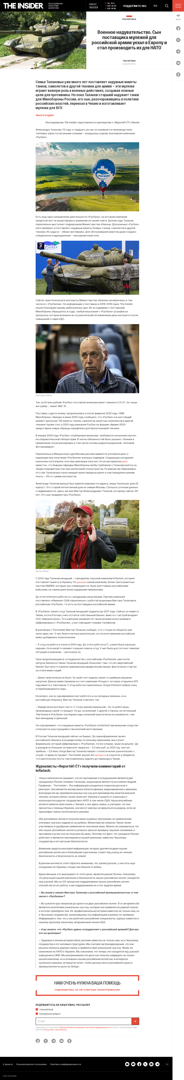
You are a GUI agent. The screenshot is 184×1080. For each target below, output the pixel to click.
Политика (129, 19)
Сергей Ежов (129, 60)
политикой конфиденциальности (97, 1027)
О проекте (8, 1064)
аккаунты (100, 754)
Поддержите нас (135, 5)
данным (81, 581)
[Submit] (135, 1021)
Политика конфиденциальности (65, 1064)
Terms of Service (60, 1030)
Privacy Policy (49, 1030)
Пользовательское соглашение (31, 1064)
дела (125, 461)
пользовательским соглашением (71, 1027)
